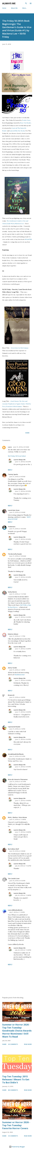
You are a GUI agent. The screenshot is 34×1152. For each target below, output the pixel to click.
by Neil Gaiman (19, 348)
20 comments (13, 1044)
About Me (14, 8)
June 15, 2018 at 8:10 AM (21, 447)
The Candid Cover (14, 878)
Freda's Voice (26, 120)
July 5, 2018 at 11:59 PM (17, 912)
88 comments (13, 1090)
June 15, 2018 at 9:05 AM (17, 476)
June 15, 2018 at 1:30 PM (17, 670)
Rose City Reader (25, 123)
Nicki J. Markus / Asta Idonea (17, 817)
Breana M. (11, 695)
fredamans (11, 526)
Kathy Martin (12, 592)
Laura (10, 447)
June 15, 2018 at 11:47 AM (17, 594)
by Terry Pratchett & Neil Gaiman (16, 403)
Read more (28, 1044)
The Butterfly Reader (15, 554)
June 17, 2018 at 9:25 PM (23, 617)
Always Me (8, 3)
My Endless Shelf (13, 849)
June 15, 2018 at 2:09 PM (17, 697)
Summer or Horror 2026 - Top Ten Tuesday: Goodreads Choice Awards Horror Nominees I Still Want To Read (17, 1030)
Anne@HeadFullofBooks (16, 754)
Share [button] (27, 433)
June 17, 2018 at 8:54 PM (23, 539)
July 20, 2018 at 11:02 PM (23, 866)
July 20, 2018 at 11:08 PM (23, 895)
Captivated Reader (14, 727)
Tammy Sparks (13, 474)
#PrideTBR (28, 239)
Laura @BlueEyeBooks (15, 910)
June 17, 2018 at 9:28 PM (23, 649)
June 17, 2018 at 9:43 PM (23, 739)
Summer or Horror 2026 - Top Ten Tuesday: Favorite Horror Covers (16, 1125)
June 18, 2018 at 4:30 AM (17, 851)
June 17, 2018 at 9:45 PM (23, 767)
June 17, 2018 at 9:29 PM (23, 680)
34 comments (13, 1136)
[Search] (26, 3)
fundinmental (19, 675)
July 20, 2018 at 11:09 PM (23, 950)
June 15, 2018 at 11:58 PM (17, 819)
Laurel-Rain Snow (13, 510)
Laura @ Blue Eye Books (17, 131)
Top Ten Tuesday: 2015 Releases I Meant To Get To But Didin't (15, 1079)
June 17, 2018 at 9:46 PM (23, 800)
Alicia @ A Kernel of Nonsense (17, 779)
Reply (10, 470)
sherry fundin (12, 668)
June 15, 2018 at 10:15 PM (17, 781)
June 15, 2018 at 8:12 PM (17, 756)
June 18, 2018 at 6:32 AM (17, 880)
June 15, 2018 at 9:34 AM (17, 512)
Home (4, 8)
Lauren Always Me (19, 459)
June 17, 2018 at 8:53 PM (23, 491)
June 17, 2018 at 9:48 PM (23, 832)
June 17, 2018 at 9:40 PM (23, 712)
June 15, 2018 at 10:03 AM (17, 529)
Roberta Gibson (13, 634)
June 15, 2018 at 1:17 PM (17, 636)
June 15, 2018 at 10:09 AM (17, 556)
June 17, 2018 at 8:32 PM (23, 462)
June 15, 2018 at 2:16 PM (17, 729)
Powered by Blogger (18, 1147)
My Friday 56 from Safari (17, 456)
